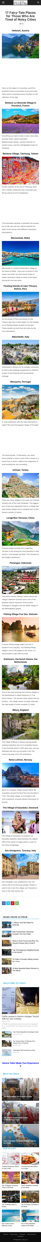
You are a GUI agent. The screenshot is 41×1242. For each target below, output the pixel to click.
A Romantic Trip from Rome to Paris (24, 1050)
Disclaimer (22, 1234)
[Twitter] (8, 903)
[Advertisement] (20, 74)
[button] (3, 2)
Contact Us (21, 1236)
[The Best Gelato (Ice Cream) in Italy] (20, 1089)
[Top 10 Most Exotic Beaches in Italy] (11, 1216)
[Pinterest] (12, 903)
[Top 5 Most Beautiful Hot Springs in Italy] (6, 1034)
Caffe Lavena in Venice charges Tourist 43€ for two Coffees (20, 1017)
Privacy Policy (14, 1234)
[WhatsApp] (17, 903)
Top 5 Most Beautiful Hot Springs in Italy (25, 1032)
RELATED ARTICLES (14, 913)
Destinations (5, 936)
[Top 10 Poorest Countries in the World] (30, 1197)
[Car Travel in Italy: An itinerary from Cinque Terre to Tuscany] (6, 1043)
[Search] (38, 2)
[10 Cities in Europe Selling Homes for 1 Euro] (6, 961)
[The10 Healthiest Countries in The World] (30, 1178)
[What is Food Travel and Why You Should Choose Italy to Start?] (6, 943)
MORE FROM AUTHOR (15, 917)
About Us (5, 1234)
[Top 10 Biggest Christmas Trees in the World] (11, 1178)
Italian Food (5, 945)
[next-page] (6, 977)
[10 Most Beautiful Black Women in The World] (6, 970)
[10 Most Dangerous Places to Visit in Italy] (11, 1158)
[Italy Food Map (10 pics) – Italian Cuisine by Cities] (20, 1135)
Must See (4, 963)
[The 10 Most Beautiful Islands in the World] (30, 1216)
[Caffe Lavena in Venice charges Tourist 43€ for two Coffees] (20, 1000)
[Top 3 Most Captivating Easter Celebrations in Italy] (20, 1112)
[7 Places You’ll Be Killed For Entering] (6, 925)
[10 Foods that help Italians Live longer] (30, 1158)
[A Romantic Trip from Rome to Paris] (6, 1052)
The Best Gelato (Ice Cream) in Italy (18, 1096)
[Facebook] (4, 903)
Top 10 (4, 954)
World (3, 927)
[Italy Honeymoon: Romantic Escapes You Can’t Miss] (6, 934)
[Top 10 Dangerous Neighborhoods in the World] (6, 952)
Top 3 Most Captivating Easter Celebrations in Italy (16, 1119)
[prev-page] (3, 977)
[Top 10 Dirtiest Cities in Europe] (11, 1197)
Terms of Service (31, 1234)
